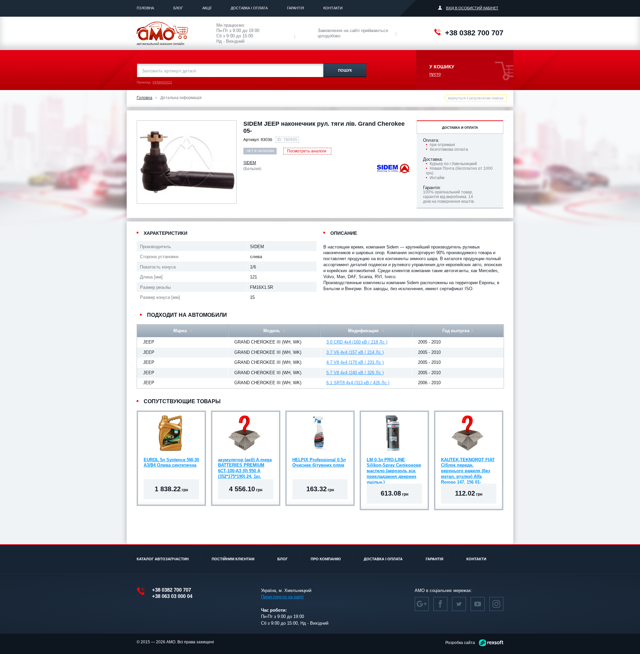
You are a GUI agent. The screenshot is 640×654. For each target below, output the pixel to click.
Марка (180, 330)
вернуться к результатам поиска (475, 98)
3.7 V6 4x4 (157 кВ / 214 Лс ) (355, 352)
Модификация (364, 330)
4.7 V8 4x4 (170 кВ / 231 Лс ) (355, 362)
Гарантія (295, 8)
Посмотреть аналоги (306, 151)
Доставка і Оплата (249, 8)
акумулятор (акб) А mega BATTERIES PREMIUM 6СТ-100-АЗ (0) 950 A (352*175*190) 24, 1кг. (245, 466)
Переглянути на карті (282, 596)
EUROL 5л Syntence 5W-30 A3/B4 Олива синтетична (171, 462)
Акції (206, 8)
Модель (272, 330)
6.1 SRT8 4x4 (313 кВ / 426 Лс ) (357, 382)
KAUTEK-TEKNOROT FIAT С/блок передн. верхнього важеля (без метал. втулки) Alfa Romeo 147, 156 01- (468, 466)
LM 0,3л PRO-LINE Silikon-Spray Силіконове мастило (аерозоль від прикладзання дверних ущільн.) (394, 466)
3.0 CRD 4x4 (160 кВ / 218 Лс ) (356, 342)
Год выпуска (455, 330)
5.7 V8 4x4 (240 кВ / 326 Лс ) (355, 372)
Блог (178, 8)
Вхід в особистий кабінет (472, 8)
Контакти (333, 8)
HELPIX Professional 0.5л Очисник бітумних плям (319, 462)
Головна (145, 8)
